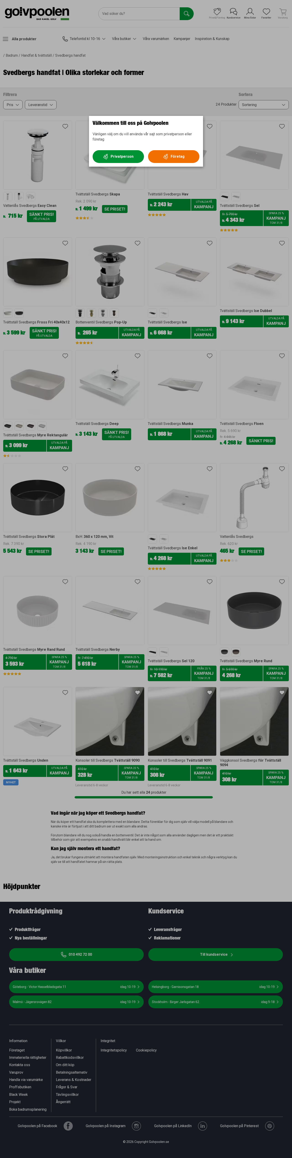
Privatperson (122, 156)
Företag (178, 156)
